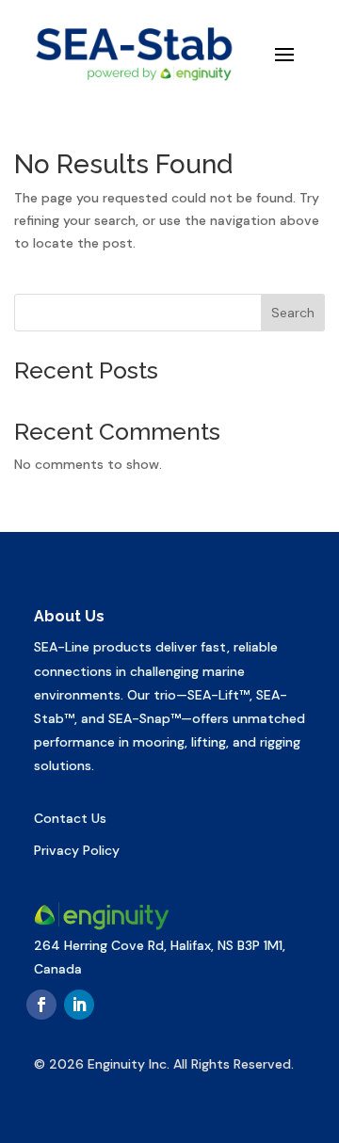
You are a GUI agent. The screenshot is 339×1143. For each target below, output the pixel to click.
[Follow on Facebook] (41, 1005)
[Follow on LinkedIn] (79, 1005)
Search (293, 312)
